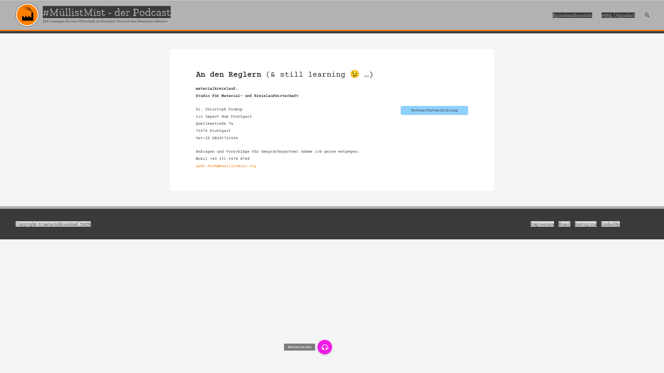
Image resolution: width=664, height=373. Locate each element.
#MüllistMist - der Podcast (107, 12)
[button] (324, 347)
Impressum (542, 224)
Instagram (586, 224)
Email (564, 224)
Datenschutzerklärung (434, 110)
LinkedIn (610, 224)
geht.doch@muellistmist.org (226, 166)
